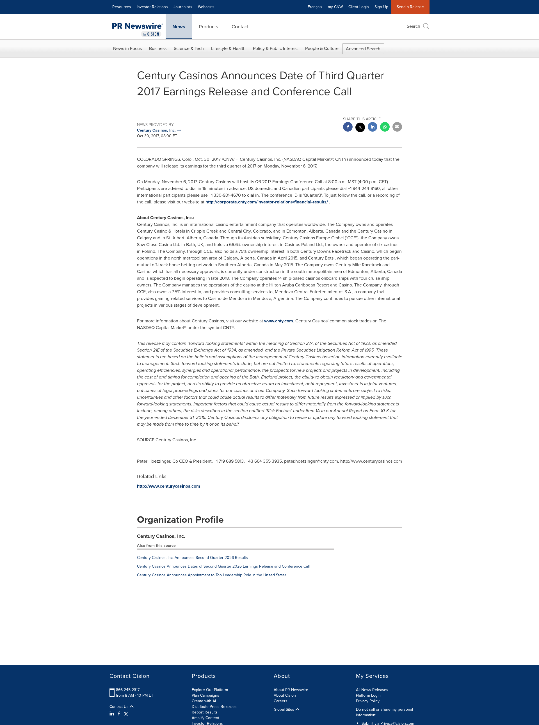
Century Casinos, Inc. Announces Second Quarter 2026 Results (192, 558)
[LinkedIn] (112, 714)
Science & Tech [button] (189, 48)
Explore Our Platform (210, 690)
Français (315, 7)
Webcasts (206, 7)
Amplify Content (205, 718)
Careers (280, 701)
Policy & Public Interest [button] (275, 48)
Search (413, 26)
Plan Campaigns (205, 695)
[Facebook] (119, 714)
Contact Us (119, 707)
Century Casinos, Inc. (161, 536)
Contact (240, 26)
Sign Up (381, 7)
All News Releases (372, 690)
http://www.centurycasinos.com (168, 486)
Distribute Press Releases (214, 707)
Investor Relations (152, 7)
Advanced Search (363, 48)
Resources (121, 7)
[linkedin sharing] (372, 127)
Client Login (358, 7)
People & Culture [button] (322, 48)
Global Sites (284, 709)
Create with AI (204, 701)
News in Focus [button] (127, 48)
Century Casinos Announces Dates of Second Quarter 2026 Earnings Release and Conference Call (223, 566)
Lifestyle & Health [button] (228, 48)
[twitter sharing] (360, 128)
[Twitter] (126, 714)
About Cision (285, 695)
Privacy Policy (368, 701)
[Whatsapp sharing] (385, 127)
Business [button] (157, 48)
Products (208, 26)
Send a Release (410, 7)
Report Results (205, 712)
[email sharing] (397, 127)
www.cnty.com (278, 321)
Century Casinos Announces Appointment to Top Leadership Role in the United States (212, 575)
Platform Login (368, 695)
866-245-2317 (128, 690)
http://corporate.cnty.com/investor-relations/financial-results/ (266, 202)
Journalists (182, 7)
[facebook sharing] (348, 127)
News (178, 26)
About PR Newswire (291, 690)
